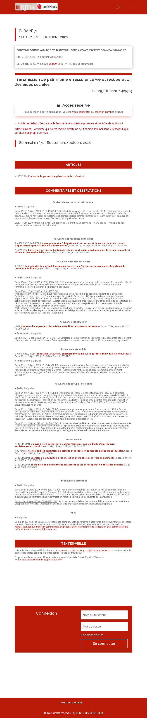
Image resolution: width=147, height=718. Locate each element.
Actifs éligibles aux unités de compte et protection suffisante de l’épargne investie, (76, 450)
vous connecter (81, 111)
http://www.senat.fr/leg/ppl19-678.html (42, 559)
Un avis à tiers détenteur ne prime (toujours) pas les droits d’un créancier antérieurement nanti (65, 445)
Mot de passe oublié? (92, 634)
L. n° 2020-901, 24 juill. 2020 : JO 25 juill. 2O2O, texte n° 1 (81, 550)
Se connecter (104, 643)
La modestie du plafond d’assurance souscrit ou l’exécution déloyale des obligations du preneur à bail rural (70, 267)
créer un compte (104, 111)
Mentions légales (71, 702)
